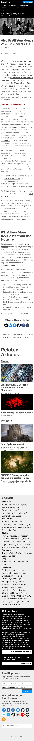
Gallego (16, 601)
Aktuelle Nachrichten (11, 507)
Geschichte (7, 510)
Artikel (5, 501)
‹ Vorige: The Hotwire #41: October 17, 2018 (17, 334)
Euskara (22, 584)
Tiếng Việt (22, 599)
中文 (14, 581)
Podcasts (4, 8)
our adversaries (11, 127)
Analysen (22, 504)
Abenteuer (12, 504)
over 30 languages (10, 138)
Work (20, 539)
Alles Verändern (9, 527)
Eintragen (27, 691)
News (6, 53)
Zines (4, 521)
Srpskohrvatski (19, 590)
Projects (13, 53)
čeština (15, 584)
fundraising (24, 219)
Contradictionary (9, 539)
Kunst (4, 504)
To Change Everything (21, 83)
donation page (25, 61)
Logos (27, 524)
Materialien (24, 5)
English (5, 570)
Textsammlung (13, 5)
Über (3, 10)
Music (21, 524)
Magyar (5, 587)
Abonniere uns (27, 2)
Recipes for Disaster (21, 541)
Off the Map (26, 547)
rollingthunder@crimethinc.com (14, 184)
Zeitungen (12, 521)
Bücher (3, 5)
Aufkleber (6, 524)
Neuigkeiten (7, 513)
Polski (22, 576)
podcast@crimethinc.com (12, 265)
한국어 (11, 593)
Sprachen (24, 8)
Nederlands (7, 590)
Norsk (4, 604)
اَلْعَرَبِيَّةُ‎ (4, 593)
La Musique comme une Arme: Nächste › (17, 337)
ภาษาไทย (27, 596)
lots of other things (12, 178)
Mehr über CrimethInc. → (20, 652)
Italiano (20, 570)
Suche (17, 8)
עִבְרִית (19, 596)
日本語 (21, 579)
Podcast (6, 550)
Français (14, 573)
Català (5, 601)
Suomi (14, 579)
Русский (15, 576)
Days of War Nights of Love (14, 544)
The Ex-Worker (8, 553)
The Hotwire (12, 556)
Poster (21, 521)
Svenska (5, 596)
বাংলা (24, 593)
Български (7, 581)
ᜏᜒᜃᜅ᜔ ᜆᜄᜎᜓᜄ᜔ (14, 604)
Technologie (19, 513)
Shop (12, 8)
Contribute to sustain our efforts (14, 104)
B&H (5, 302)
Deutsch (5, 573)
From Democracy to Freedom (15, 536)
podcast (15, 69)
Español (12, 570)
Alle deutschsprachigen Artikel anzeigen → (13, 14)
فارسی (19, 587)
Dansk (13, 596)
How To (16, 510)
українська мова (9, 599)
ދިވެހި (10, 601)
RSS (10, 502)
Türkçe (12, 587)
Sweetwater (12, 302)
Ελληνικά (6, 579)
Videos (14, 524)
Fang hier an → (25, 663)
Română (18, 593)
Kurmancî (24, 601)
